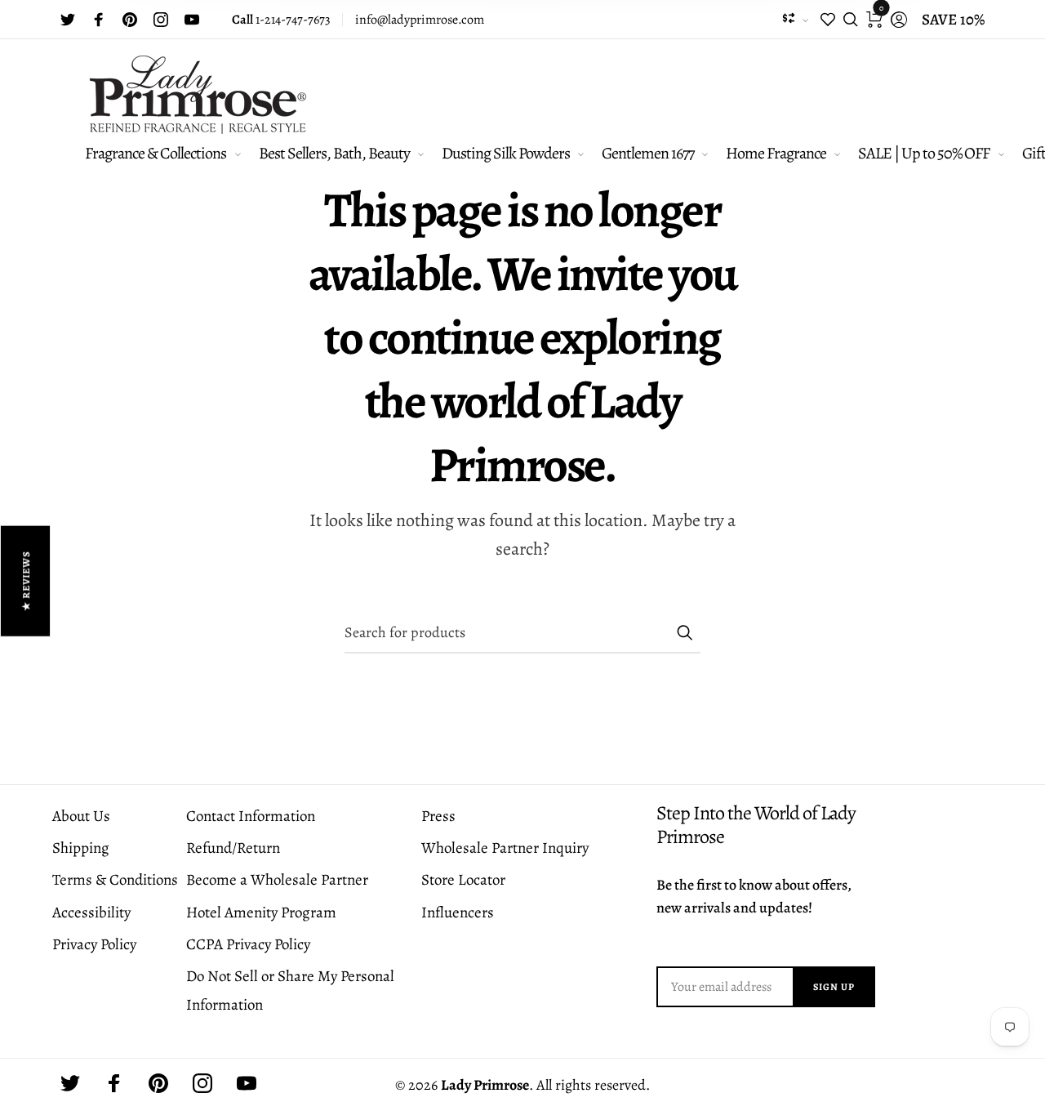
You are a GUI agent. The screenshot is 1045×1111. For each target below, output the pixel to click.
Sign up (834, 986)
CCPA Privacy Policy (248, 944)
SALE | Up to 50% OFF (923, 153)
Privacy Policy (94, 944)
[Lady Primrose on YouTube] (192, 19)
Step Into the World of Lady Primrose (756, 825)
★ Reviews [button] (26, 581)
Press (438, 816)
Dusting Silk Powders (506, 153)
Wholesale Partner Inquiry (505, 848)
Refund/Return (233, 848)
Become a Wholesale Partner (277, 879)
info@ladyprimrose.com (419, 20)
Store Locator (463, 879)
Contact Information (250, 816)
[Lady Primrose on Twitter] (67, 19)
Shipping (80, 848)
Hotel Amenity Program (261, 912)
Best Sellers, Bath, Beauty (334, 153)
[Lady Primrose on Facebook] (98, 19)
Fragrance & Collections (155, 153)
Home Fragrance (776, 153)
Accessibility (91, 912)
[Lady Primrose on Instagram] (160, 19)
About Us (81, 816)
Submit (684, 632)
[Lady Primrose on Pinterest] (129, 19)
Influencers (457, 912)
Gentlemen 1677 (648, 153)
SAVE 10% (953, 19)
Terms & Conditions (115, 879)
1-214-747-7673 (281, 20)
